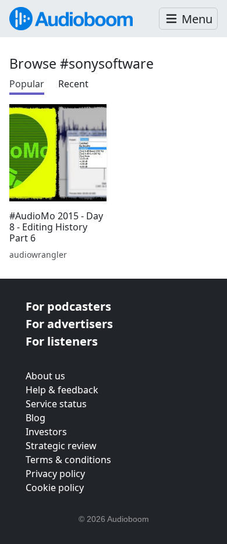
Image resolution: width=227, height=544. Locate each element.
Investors (46, 431)
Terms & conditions (68, 459)
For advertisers (69, 324)
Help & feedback (62, 389)
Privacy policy (55, 473)
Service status (56, 403)
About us (45, 375)
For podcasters (68, 306)
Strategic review (61, 445)
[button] (188, 19)
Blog (35, 417)
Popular (26, 83)
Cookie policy (55, 487)
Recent (73, 83)
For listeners (62, 341)
